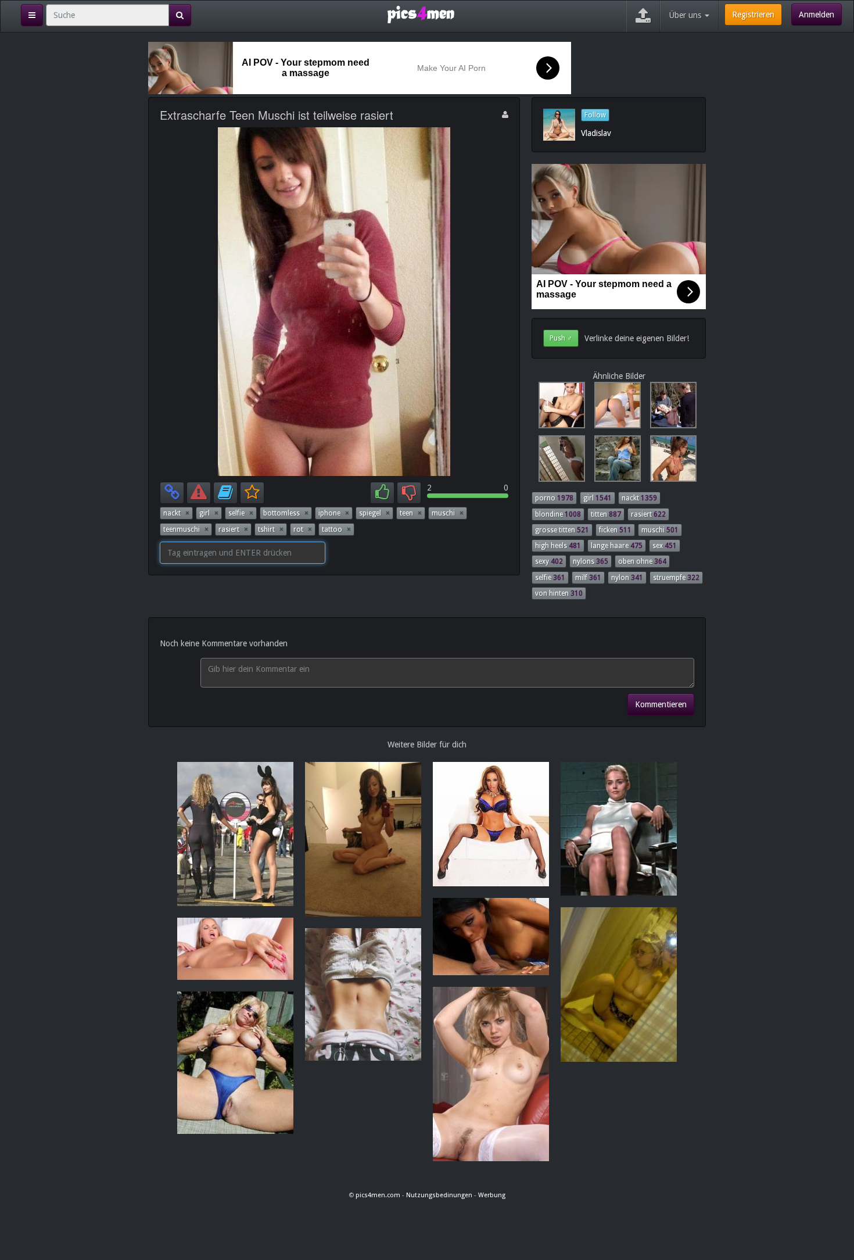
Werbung (491, 1195)
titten (606, 514)
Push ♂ (561, 338)
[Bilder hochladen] (643, 16)
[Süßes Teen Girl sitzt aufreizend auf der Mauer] (615, 461)
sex (664, 546)
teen (411, 513)
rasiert (233, 529)
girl (208, 513)
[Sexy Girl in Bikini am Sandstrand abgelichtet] (670, 461)
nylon (627, 578)
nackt (176, 513)
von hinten (559, 593)
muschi (448, 513)
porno (554, 498)
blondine (558, 514)
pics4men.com (378, 1195)
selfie (240, 513)
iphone (333, 513)
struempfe (676, 578)
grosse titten (562, 530)
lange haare (617, 546)
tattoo (336, 529)
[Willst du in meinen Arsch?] (615, 408)
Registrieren (753, 14)
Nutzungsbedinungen (439, 1195)
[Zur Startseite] (420, 14)
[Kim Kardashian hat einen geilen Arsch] (559, 461)
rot (302, 529)
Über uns (686, 15)
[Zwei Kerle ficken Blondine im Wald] (670, 408)
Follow (595, 115)
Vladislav (596, 133)
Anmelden (816, 14)
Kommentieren (661, 704)
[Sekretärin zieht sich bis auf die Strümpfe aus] (559, 408)
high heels (558, 546)
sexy (549, 561)
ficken (615, 530)
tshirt (271, 529)
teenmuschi (186, 529)
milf (588, 578)
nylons (590, 561)
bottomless (285, 513)
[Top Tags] (32, 15)
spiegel (374, 513)
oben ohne (642, 561)
